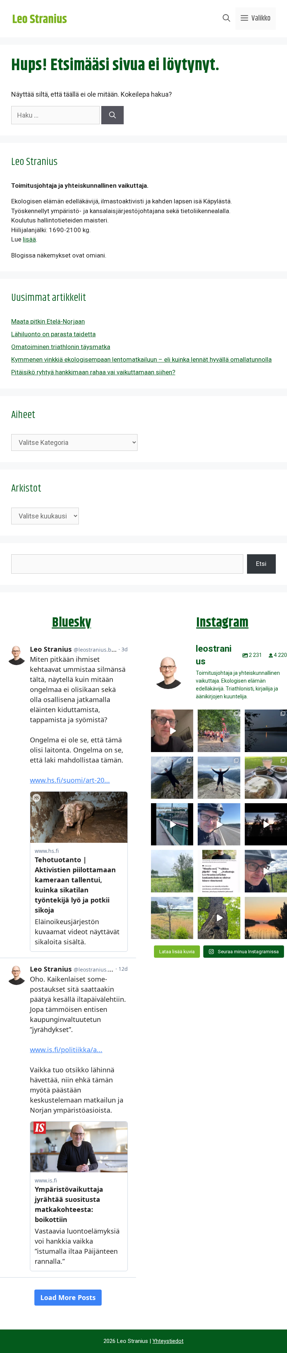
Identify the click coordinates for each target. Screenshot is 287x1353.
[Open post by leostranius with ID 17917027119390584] (172, 918)
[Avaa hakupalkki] (226, 18)
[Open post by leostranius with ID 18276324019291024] (266, 731)
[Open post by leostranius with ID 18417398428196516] (219, 778)
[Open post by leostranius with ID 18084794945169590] (266, 824)
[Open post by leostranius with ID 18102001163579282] (219, 731)
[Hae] (112, 115)
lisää (29, 239)
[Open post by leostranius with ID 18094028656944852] (266, 918)
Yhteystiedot (167, 1341)
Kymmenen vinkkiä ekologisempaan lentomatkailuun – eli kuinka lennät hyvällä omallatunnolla (141, 359)
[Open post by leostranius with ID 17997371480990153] (172, 731)
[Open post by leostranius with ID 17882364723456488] (172, 871)
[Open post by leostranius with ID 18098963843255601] (266, 778)
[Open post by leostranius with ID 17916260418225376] (172, 778)
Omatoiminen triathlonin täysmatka (60, 346)
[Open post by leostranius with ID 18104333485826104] (219, 918)
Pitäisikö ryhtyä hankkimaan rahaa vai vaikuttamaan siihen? (93, 372)
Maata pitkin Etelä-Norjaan (48, 321)
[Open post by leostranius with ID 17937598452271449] (219, 871)
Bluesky (71, 622)
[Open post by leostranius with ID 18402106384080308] (219, 824)
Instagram (222, 622)
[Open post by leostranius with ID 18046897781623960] (266, 871)
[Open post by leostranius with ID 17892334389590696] (172, 824)
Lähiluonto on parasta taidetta (53, 334)
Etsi (261, 563)
